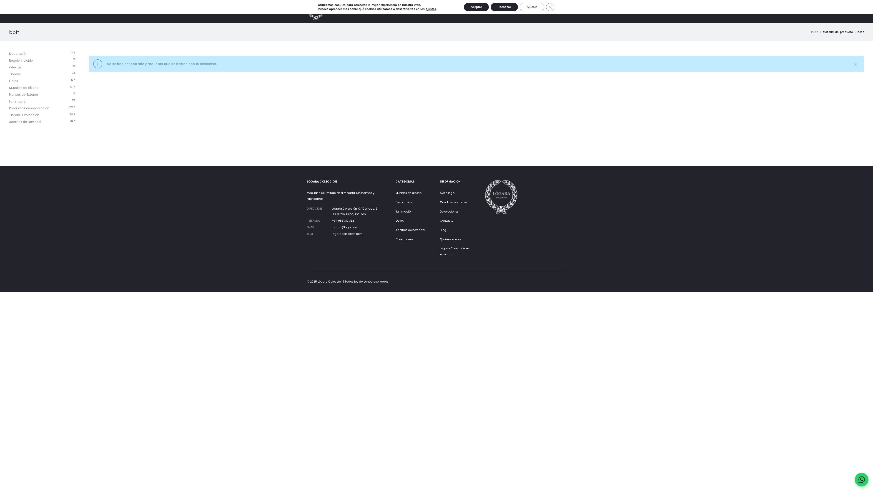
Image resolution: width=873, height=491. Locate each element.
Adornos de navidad (410, 230)
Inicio (814, 32)
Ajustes (532, 7)
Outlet (400, 221)
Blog (443, 230)
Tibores (15, 74)
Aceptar (476, 7)
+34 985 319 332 (343, 221)
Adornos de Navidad (25, 122)
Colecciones (404, 239)
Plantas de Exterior (23, 94)
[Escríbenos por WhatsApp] (861, 479)
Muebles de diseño (24, 87)
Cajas (13, 81)
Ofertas (15, 67)
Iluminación (18, 101)
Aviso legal (447, 193)
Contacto (446, 221)
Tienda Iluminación (24, 115)
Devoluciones (449, 211)
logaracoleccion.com (347, 234)
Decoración (18, 53)
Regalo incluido (21, 60)
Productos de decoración (29, 108)
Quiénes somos (451, 239)
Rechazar (504, 7)
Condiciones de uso (454, 202)
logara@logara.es (345, 227)
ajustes (431, 9)
